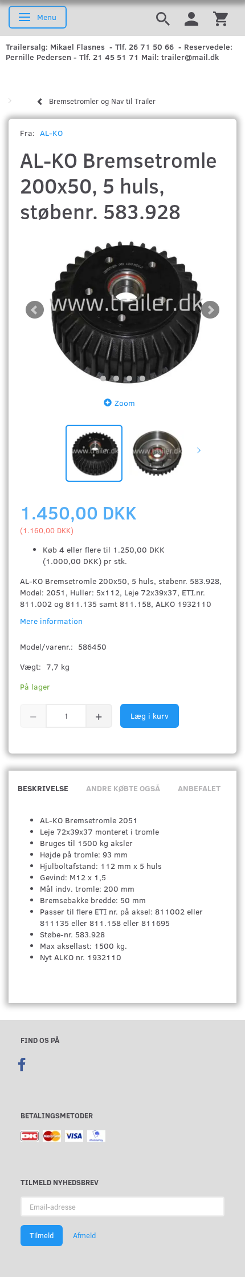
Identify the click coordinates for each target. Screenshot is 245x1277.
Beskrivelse (43, 788)
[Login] (191, 18)
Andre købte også (123, 788)
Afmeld (84, 1235)
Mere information (51, 620)
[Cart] (220, 18)
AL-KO (51, 132)
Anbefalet (199, 788)
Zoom (125, 402)
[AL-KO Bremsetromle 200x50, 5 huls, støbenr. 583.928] (122, 310)
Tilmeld (42, 1235)
